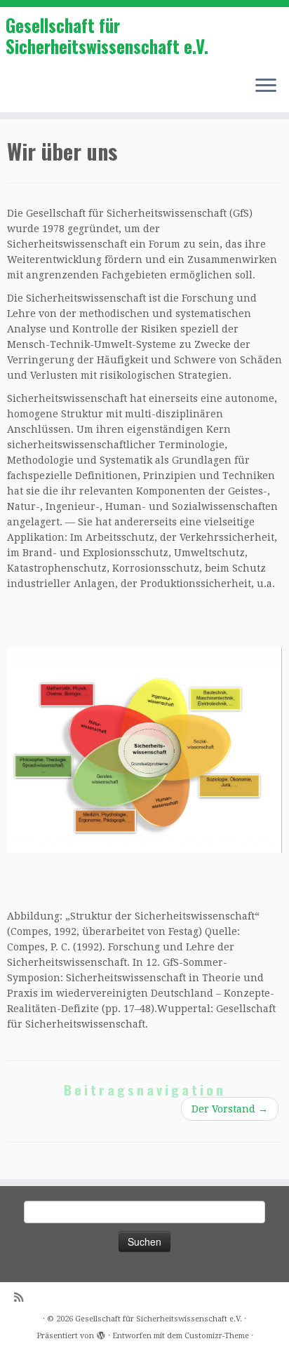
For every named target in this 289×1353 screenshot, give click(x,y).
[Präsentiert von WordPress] (101, 1333)
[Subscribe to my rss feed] (22, 1298)
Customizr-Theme (216, 1335)
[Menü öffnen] (265, 86)
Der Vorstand (229, 1109)
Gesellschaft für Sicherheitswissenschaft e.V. (107, 36)
